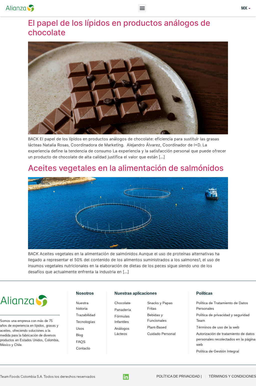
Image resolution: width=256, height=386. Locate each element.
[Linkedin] (126, 376)
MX (244, 8)
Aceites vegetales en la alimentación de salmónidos (126, 168)
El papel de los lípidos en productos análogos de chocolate (119, 27)
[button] (142, 8)
